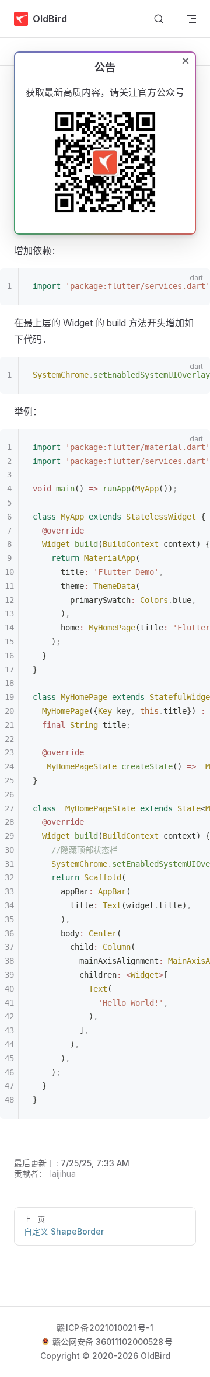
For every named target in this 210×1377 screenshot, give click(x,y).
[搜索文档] (159, 19)
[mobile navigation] (191, 18)
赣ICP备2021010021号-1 (105, 1328)
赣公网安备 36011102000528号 (111, 1342)
